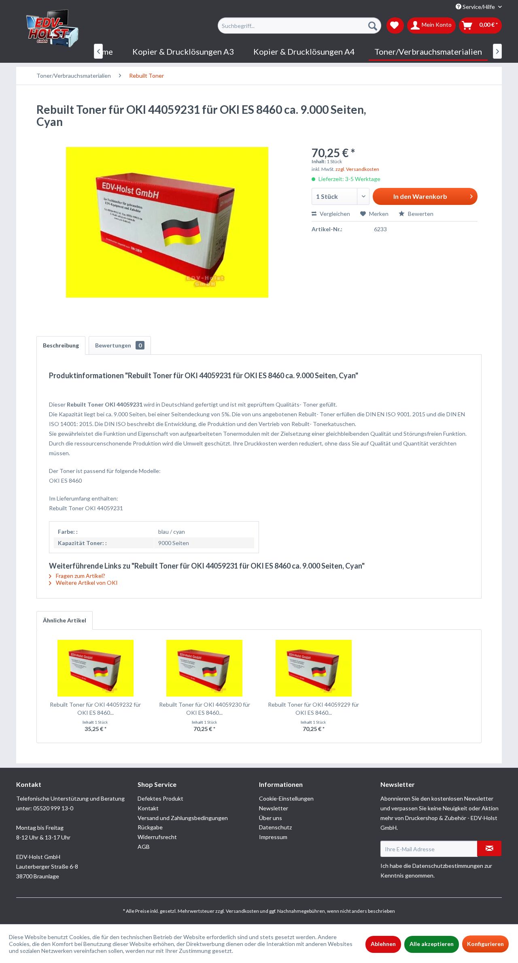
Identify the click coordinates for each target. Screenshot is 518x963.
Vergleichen (334, 213)
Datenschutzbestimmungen (447, 865)
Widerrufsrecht (157, 836)
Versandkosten (242, 911)
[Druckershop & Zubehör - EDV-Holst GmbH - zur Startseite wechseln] (52, 29)
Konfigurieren (485, 943)
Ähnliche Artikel (64, 620)
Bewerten (420, 213)
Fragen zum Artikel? (80, 575)
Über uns (270, 817)
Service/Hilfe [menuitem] (478, 6)
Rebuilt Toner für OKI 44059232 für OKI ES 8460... (95, 708)
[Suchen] (372, 25)
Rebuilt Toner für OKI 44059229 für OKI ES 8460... (313, 708)
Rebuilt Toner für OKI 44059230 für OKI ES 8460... (204, 708)
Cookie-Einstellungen (286, 798)
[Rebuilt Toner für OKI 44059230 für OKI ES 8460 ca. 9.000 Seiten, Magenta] (204, 668)
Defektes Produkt (160, 798)
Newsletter (273, 808)
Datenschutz (275, 827)
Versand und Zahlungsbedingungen (183, 817)
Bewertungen (118, 345)
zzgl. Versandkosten (357, 169)
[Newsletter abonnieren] (489, 848)
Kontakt (148, 808)
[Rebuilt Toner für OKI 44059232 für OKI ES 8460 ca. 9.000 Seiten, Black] (95, 668)
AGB (144, 846)
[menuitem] (299, 25)
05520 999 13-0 (53, 808)
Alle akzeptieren (432, 943)
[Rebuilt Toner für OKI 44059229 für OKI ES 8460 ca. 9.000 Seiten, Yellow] (313, 668)
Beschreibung (61, 345)
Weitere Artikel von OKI (86, 582)
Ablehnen (383, 943)
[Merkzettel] (395, 25)
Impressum (273, 836)
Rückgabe (150, 827)
